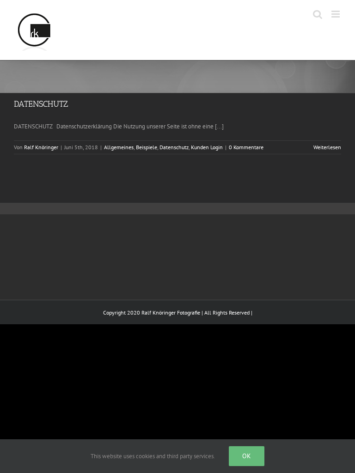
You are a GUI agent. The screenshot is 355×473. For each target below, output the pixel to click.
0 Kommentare (246, 147)
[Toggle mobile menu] (336, 14)
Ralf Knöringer (41, 147)
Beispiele (146, 147)
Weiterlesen (327, 147)
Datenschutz (174, 147)
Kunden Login (207, 147)
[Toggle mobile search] (317, 14)
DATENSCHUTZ (41, 104)
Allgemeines (119, 147)
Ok (246, 456)
